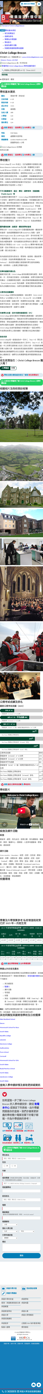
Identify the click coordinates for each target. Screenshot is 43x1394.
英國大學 (4, 1315)
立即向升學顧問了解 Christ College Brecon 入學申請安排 (21, 85)
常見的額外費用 (34, 976)
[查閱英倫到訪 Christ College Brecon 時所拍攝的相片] (18, 66)
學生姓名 (5, 1155)
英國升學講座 (11, 1293)
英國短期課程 (6, 1319)
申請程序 (4, 1323)
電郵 (4, 1205)
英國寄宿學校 (6, 1311)
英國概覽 (4, 1307)
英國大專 (24, 1311)
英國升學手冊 (11, 1288)
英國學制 (24, 1299)
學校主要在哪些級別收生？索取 (21, 375)
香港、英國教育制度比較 (10, 1303)
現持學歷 (21, 1179)
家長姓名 (5, 1196)
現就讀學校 (6, 1187)
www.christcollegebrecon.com (32, 57)
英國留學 (27, 1343)
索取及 (17, 784)
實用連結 (24, 1327)
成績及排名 (9, 36)
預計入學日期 (7, 1228)
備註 (4, 1242)
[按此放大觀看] (20, 699)
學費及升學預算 (11, 39)
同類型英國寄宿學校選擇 (14, 48)
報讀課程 (5, 1222)
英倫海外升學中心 (24, 1332)
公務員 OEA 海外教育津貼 (31, 1323)
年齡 (4, 1171)
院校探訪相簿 (32, 1288)
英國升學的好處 (7, 1299)
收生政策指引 (10, 33)
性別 (4, 1162)
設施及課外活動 (11, 45)
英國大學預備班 (27, 1315)
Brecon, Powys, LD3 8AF (9, 60)
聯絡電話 (18, 1213)
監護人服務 (5, 1327)
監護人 (7, 987)
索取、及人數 (19, 128)
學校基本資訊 (10, 30)
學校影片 (8, 42)
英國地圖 (24, 1303)
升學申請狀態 (7, 1235)
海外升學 (13, 1343)
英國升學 (6, 1343)
